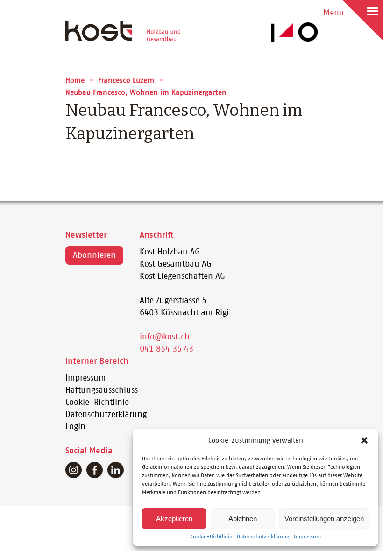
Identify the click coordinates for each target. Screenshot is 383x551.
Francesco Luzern (126, 80)
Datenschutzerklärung (263, 536)
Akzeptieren (174, 519)
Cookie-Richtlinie (211, 536)
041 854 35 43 (166, 349)
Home (75, 80)
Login (75, 427)
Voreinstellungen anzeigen (324, 519)
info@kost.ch (165, 337)
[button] (364, 440)
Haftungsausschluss (101, 390)
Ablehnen (242, 519)
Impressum (307, 536)
